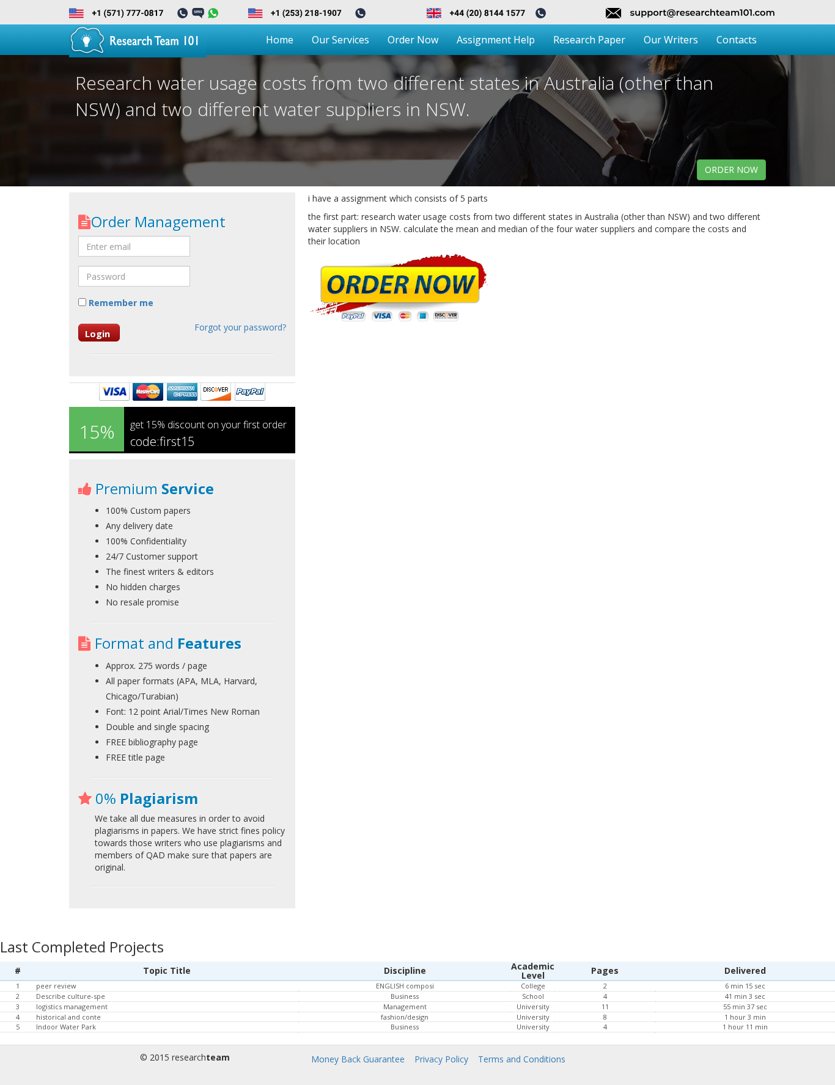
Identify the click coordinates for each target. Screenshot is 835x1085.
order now (731, 169)
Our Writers (671, 39)
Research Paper (589, 39)
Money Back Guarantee (358, 1059)
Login (97, 333)
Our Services (340, 39)
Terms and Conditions (521, 1059)
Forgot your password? (240, 327)
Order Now (413, 39)
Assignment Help (496, 39)
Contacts (736, 39)
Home (279, 39)
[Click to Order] (399, 288)
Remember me (119, 303)
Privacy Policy (441, 1059)
